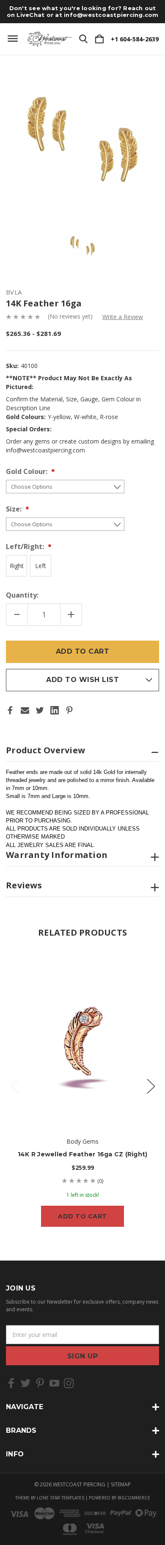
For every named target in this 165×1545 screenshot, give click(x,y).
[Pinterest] (69, 710)
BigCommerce (134, 1498)
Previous (14, 1086)
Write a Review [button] (122, 317)
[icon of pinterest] (40, 1383)
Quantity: (22, 595)
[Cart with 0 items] (99, 39)
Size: (14, 509)
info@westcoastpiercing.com (111, 14)
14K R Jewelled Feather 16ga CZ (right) (83, 1154)
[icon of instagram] (68, 1383)
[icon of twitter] (25, 1383)
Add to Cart (82, 1216)
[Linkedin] (54, 710)
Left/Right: (26, 546)
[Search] (83, 39)
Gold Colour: (27, 471)
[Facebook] (10, 710)
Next (150, 1086)
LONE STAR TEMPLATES (60, 1498)
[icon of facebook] (11, 1383)
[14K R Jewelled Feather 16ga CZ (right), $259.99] (82, 1036)
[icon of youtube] (54, 1383)
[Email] (25, 710)
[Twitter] (40, 710)
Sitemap (121, 1484)
